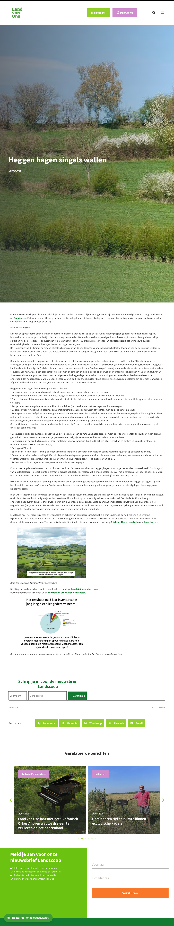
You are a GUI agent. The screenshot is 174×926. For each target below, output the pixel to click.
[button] (153, 12)
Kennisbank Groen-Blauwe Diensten (66, 592)
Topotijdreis (20, 318)
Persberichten (102, 774)
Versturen (79, 695)
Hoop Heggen (150, 522)
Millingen (26, 774)
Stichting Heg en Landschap (125, 522)
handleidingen (78, 589)
